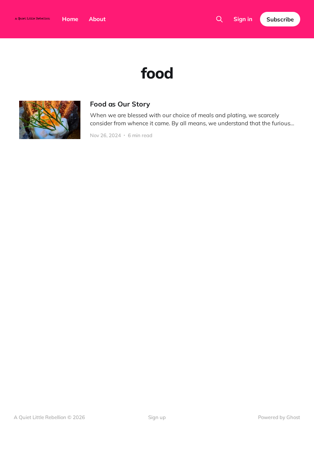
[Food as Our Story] (157, 120)
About (97, 19)
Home (70, 19)
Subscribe (280, 19)
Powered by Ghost (279, 417)
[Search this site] (219, 19)
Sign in (243, 19)
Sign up (157, 417)
